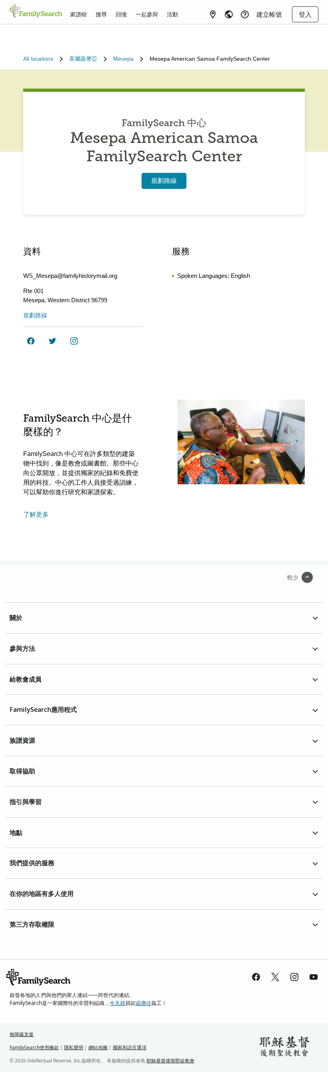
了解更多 (36, 514)
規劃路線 (164, 180)
